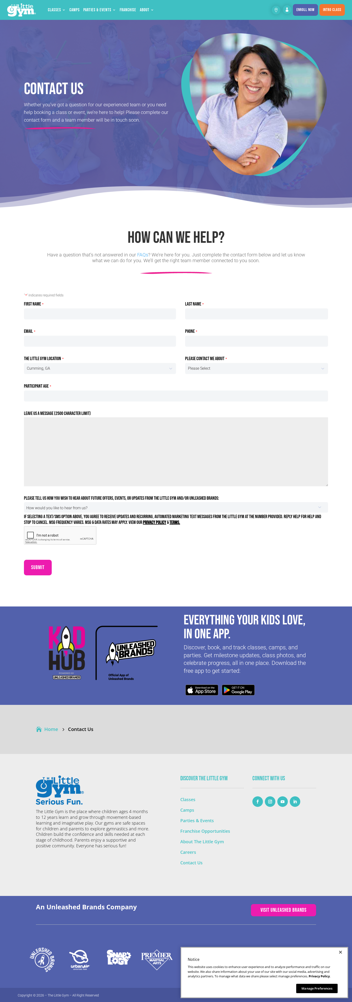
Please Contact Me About (206, 359)
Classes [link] (187, 799)
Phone (191, 331)
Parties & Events (97, 9)
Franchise (128, 9)
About (144, 9)
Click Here (202, 690)
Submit (38, 567)
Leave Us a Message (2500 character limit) (57, 413)
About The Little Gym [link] (202, 841)
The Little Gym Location (43, 359)
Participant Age (37, 386)
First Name (33, 304)
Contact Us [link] (191, 863)
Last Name (194, 304)
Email (29, 331)
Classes (54, 9)
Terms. (175, 522)
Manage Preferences (316, 988)
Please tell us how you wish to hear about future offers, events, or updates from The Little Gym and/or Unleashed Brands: (121, 498)
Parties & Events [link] (197, 820)
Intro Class (332, 9)
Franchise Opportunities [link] (205, 831)
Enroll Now (305, 9)
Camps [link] (187, 810)
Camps (74, 9)
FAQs (142, 255)
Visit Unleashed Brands (284, 910)
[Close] (340, 952)
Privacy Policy (154, 522)
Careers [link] (188, 852)
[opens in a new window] (257, 801)
